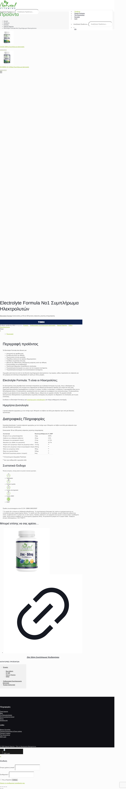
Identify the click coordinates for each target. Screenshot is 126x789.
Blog (1, 713)
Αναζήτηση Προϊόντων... (81, 24)
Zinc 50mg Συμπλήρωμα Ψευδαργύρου (43, 657)
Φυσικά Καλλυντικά (9, 685)
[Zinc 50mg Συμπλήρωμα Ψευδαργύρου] (43, 551)
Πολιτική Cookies (5, 733)
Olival (7, 676)
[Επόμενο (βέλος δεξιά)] (2, 788)
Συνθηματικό (4, 774)
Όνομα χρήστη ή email (7, 767)
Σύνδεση (14, 780)
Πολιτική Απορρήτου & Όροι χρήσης (11, 731)
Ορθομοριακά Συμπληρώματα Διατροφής (42, 325)
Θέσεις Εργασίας (5, 729)
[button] (41, 322)
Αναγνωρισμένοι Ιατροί (7, 717)
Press (2, 718)
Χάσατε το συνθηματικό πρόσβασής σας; (12, 783)
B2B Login (3, 737)
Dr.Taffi (8, 673)
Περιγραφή (9, 334)
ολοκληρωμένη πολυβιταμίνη (36, 399)
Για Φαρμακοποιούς (6, 715)
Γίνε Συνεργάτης (5, 735)
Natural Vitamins (9, 26)
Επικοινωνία (4, 720)
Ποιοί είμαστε (4, 711)
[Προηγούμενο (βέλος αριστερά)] (0, 788)
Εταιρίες (6, 24)
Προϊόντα (6, 23)
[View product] (43, 613)
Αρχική (6, 21)
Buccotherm (9, 671)
